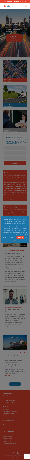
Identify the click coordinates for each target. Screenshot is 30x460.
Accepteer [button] (20, 237)
